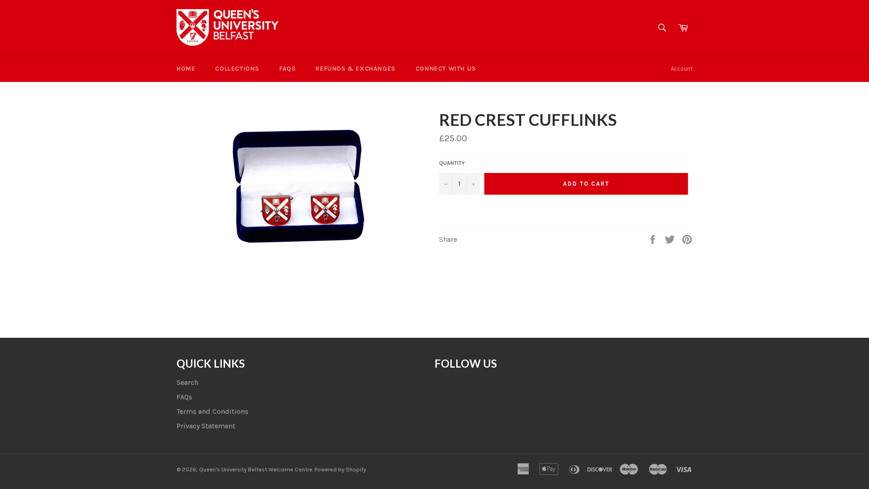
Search (187, 382)
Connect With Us (445, 68)
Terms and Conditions (212, 411)
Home (186, 68)
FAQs (287, 68)
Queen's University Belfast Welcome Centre (255, 469)
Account (681, 68)
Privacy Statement (206, 426)
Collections (237, 68)
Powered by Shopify (340, 469)
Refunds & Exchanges (355, 68)
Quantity (452, 163)
